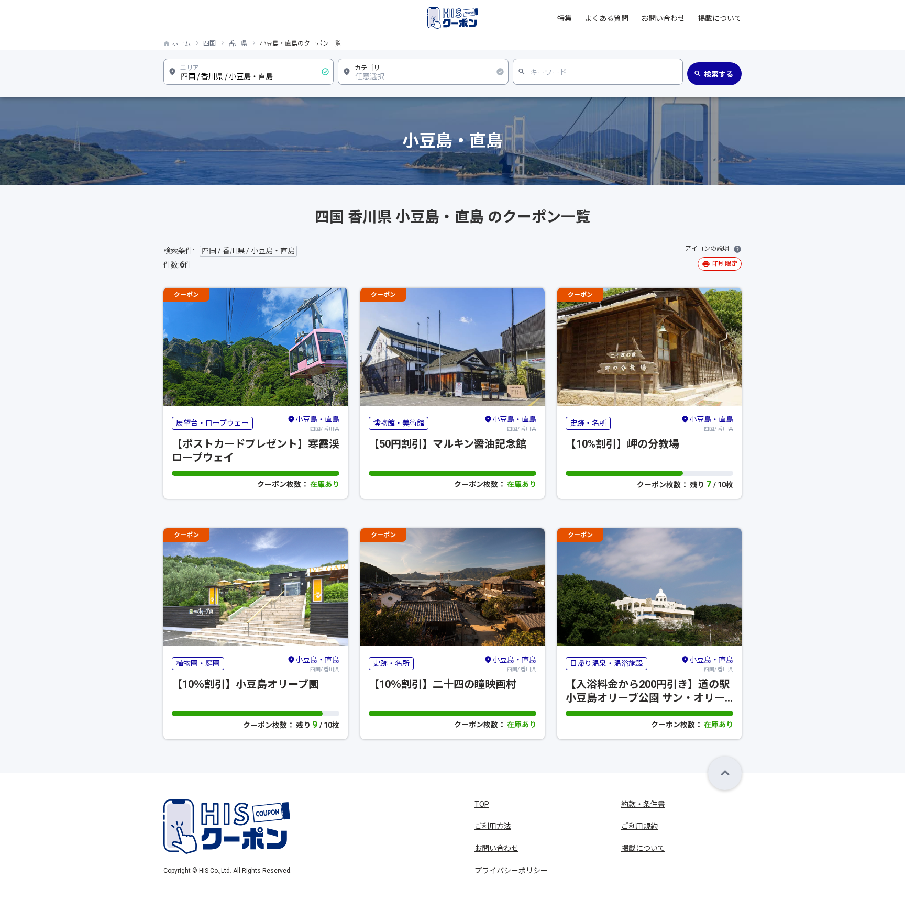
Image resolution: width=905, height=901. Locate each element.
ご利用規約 (639, 826)
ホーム (181, 43)
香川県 (237, 43)
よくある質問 (606, 18)
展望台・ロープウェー (212, 423)
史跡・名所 (588, 423)
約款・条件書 (643, 804)
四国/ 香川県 (317, 423)
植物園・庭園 (198, 663)
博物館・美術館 (398, 423)
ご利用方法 (492, 826)
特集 (564, 18)
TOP (481, 804)
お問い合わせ (663, 18)
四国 (209, 43)
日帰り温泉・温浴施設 (606, 663)
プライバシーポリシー (511, 870)
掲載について (720, 18)
